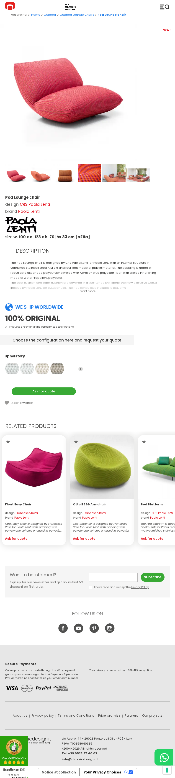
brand (17, 518)
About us (20, 715)
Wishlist (9, 442)
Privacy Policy (140, 587)
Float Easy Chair (18, 504)
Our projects (152, 715)
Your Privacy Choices (102, 772)
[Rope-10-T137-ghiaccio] (42, 368)
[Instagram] (110, 632)
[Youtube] (79, 632)
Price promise (109, 715)
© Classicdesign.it (33, 741)
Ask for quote (43, 391)
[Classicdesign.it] (10, 7)
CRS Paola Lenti (35, 204)
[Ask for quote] (34, 467)
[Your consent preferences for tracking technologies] (167, 770)
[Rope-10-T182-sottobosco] (57, 368)
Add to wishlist (22, 403)
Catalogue (165, 6)
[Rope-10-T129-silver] (12, 368)
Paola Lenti (29, 211)
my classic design (70, 7)
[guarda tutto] (80, 369)
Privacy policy (42, 715)
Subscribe (152, 577)
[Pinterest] (94, 632)
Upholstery (15, 356)
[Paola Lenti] (21, 225)
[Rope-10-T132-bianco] (27, 368)
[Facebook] (63, 632)
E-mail (115, 577)
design (21, 513)
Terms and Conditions (76, 715)
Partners (131, 715)
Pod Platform (152, 504)
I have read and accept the (121, 587)
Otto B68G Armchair (89, 504)
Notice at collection (59, 772)
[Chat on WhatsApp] (163, 757)
